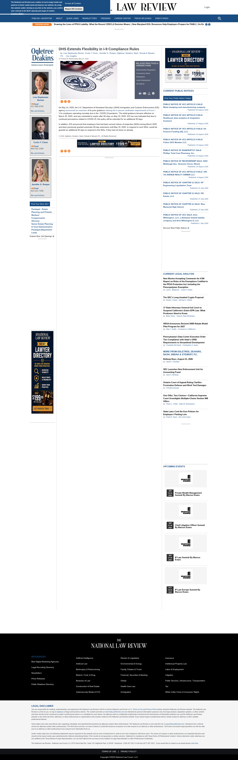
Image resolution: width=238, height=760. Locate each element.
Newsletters (89, 18)
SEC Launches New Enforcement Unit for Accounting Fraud (183, 370)
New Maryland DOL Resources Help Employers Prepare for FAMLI (163, 24)
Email (36, 104)
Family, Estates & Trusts (131, 669)
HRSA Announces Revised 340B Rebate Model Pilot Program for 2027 (185, 325)
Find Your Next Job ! (40, 204)
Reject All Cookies (73, 9)
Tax (166, 686)
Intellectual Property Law (176, 664)
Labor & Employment (174, 669)
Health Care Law (128, 686)
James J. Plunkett (172, 362)
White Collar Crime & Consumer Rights (182, 692)
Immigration (140, 77)
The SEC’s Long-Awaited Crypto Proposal (183, 297)
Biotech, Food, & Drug (85, 675)
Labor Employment (143, 80)
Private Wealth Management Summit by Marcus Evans (188, 494)
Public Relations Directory (42, 684)
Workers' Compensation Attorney (38, 218)
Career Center (122, 18)
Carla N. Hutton (186, 290)
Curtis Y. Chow (40, 142)
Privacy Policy (151, 709)
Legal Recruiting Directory (42, 667)
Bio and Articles (37, 111)
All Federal (140, 84)
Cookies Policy (17, 14)
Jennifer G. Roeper (41, 184)
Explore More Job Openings (41, 236)
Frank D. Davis (171, 417)
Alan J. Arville (171, 329)
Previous (206, 24)
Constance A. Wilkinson (187, 329)
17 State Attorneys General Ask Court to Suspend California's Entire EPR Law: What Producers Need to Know (184, 310)
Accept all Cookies (73, 3)
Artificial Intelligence (84, 658)
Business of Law (83, 681)
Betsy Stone (170, 316)
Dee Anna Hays (184, 417)
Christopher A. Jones (190, 345)
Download (149, 93)
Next (210, 24)
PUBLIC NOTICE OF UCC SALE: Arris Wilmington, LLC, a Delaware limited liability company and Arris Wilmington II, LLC (184, 218)
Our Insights (71, 56)
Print (141, 93)
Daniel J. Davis (171, 300)
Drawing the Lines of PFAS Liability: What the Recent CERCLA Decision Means (91, 24)
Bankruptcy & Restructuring (88, 669)
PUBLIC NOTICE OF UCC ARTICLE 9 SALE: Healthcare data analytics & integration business (183, 118)
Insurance (169, 658)
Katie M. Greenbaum (187, 404)
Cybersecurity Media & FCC (88, 692)
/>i (154, 93)
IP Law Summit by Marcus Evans (187, 558)
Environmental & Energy (131, 664)
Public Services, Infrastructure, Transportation (185, 681)
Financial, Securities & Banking (134, 675)
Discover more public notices (175, 228)
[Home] (119, 7)
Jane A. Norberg (172, 375)
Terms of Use (138, 709)
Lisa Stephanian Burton (40, 98)
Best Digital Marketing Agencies (45, 662)
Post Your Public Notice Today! (177, 98)
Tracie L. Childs (172, 404)
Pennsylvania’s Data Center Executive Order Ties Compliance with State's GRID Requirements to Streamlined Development (184, 340)
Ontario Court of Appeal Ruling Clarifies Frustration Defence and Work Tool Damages (184, 383)
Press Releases (38, 679)
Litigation (169, 675)
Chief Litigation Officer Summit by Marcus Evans (190, 526)
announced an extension (76, 110)
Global (123, 681)
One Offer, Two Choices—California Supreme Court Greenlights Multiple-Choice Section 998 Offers (185, 398)
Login (207, 7)
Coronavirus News (143, 73)
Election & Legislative (130, 658)
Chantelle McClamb (173, 345)
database (60, 712)
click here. (195, 743)
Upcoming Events (174, 466)
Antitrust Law (81, 664)
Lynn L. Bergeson (172, 290)
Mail (145, 93)
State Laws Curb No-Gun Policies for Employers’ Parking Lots (181, 413)
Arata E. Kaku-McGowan (186, 316)
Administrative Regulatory (145, 70)
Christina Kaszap (172, 388)
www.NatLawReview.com (114, 712)
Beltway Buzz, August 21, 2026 (178, 359)
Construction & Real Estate (87, 686)
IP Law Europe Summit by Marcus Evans (187, 591)
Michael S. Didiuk (185, 300)
